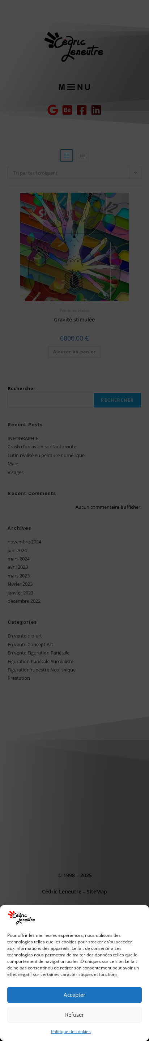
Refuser (74, 1014)
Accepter (74, 994)
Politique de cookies (71, 1031)
